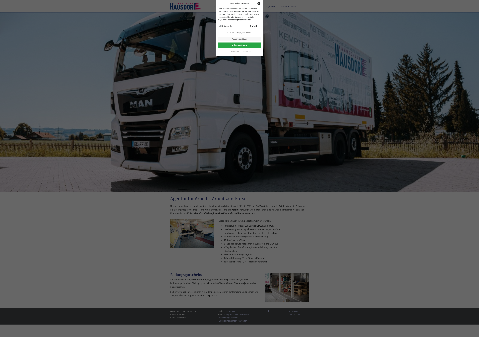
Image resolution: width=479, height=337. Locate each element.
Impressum (246, 51)
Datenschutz (235, 51)
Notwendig (226, 26)
